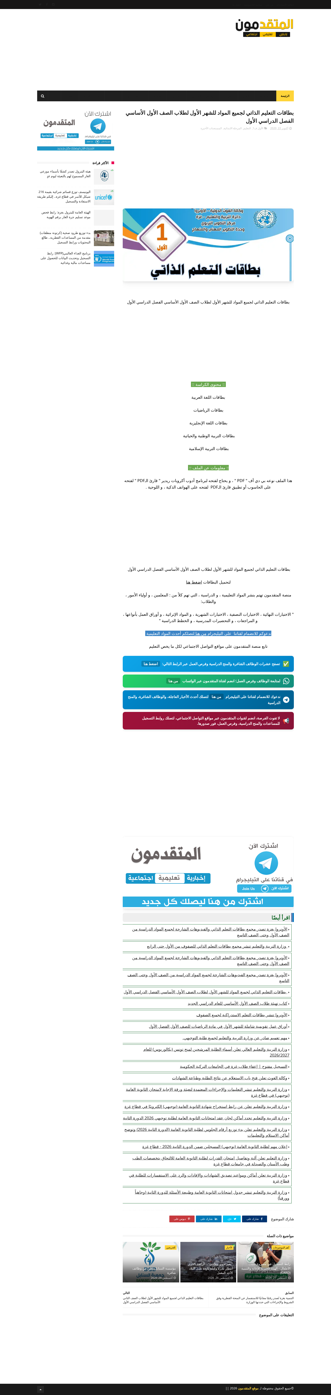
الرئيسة (285, 96)
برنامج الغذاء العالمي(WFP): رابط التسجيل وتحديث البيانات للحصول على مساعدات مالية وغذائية (66, 258)
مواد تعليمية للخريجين (203, 96)
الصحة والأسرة (92, 96)
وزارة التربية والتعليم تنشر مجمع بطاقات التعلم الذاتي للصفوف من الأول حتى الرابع (217, 946)
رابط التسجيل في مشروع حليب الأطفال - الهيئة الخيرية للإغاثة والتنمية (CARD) (265, 1268)
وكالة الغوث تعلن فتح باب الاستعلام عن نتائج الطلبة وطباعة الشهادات (229, 1077)
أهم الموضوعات (281, 1247)
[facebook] (46, 4)
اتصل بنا (237, 4)
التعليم (230, 96)
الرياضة (113, 96)
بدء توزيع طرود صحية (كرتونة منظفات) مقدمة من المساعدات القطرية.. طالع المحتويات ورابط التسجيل (65, 237)
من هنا (200, 633)
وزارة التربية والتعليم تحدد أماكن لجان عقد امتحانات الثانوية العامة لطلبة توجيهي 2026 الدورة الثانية (205, 1118)
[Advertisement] (119, 48)
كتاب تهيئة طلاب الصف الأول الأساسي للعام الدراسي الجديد (237, 1003)
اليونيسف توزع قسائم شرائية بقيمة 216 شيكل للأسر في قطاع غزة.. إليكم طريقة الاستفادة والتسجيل (64, 196)
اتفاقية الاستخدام (285, 4)
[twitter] (40, 4)
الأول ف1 (258, 128)
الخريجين (176, 96)
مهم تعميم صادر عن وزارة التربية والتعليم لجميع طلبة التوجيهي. (235, 1037)
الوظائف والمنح (135, 96)
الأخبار (246, 96)
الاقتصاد (157, 96)
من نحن (269, 4)
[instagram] (53, 4)
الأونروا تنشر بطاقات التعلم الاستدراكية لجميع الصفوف (241, 1014)
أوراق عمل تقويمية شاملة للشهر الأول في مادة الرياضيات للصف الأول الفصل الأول (218, 1026)
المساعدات (265, 96)
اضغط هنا (194, 582)
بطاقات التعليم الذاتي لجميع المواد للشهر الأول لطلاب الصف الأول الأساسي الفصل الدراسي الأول (205, 991)
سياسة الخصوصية (253, 4)
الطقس (70, 96)
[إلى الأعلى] (40, 1389)
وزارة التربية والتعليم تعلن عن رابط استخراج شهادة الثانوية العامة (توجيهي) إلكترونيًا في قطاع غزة (206, 1106)
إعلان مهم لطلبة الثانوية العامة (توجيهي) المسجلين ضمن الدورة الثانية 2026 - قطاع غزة (214, 1146)
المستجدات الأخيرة (211, 128)
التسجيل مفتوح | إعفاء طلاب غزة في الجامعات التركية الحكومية (233, 1066)
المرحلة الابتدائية (233, 128)
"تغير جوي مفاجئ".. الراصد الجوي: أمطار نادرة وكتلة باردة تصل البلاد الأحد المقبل (210, 1268)
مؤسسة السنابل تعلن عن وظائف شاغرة (154, 1270)
